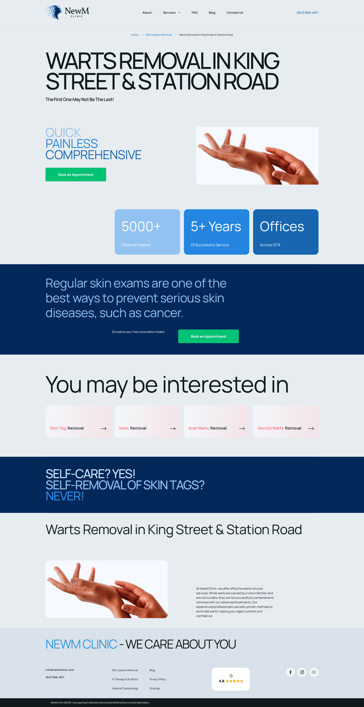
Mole (133, 428)
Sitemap (155, 688)
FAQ (195, 12)
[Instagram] (302, 672)
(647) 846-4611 (307, 12)
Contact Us (235, 12)
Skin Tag (67, 428)
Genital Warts (279, 428)
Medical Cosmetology (125, 688)
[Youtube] (313, 672)
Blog (212, 12)
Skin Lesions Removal (159, 34)
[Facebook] (290, 672)
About (147, 12)
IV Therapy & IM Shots (125, 679)
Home (134, 34)
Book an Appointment (76, 174)
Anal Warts (207, 428)
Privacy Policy (158, 679)
